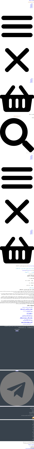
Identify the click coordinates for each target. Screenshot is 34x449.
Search (33, 442)
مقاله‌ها (31, 6)
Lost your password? (28, 448)
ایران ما (30, 270)
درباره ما (31, 7)
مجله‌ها (31, 5)
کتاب (27, 270)
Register (33, 448)
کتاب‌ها (31, 4)
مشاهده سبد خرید (31, 412)
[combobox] (30, 152)
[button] (17, 43)
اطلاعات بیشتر (26, 319)
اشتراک (31, 80)
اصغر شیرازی (24, 270)
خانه (31, 3)
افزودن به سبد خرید (25, 315)
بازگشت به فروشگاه (31, 444)
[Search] (23, 442)
